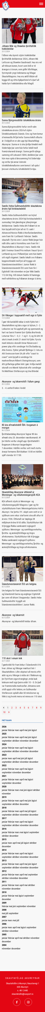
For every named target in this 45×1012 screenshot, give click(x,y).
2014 (4, 850)
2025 (4, 733)
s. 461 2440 (22, 990)
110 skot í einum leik (12, 658)
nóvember (24, 740)
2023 (4, 754)
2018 (4, 807)
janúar (5, 730)
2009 (4, 902)
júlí (26, 758)
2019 (4, 797)
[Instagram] (28, 1002)
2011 (4, 881)
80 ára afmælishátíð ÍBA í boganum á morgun (20, 426)
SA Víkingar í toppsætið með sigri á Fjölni (22, 315)
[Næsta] (9, 712)
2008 (4, 909)
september (7, 740)
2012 (4, 871)
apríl (22, 730)
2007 (4, 917)
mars (17, 730)
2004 (4, 945)
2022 (4, 765)
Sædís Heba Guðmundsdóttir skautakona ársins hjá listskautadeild (22, 207)
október (16, 740)
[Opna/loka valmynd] (41, 4)
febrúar (11, 730)
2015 (4, 839)
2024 (4, 744)
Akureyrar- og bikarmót (13, 615)
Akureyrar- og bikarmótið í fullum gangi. (21, 381)
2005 (4, 934)
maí (26, 730)
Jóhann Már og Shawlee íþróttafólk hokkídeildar (19, 47)
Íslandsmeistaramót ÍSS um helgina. (19, 584)
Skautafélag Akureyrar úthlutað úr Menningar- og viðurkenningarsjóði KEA (21, 493)
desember (33, 740)
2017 (4, 818)
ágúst (34, 730)
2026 (4, 726)
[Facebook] (16, 1002)
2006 (4, 924)
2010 (4, 892)
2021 (4, 776)
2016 (4, 828)
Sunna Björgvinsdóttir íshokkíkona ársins (21, 120)
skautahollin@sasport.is (22, 994)
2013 (4, 860)
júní (30, 730)
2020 (4, 786)
